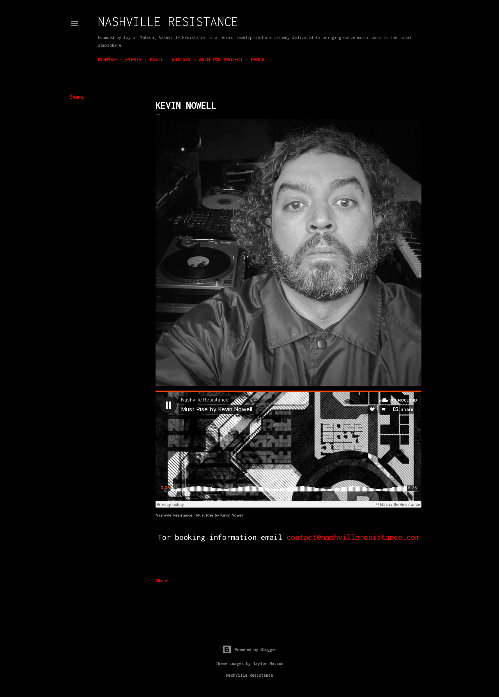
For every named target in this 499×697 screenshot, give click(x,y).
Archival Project (220, 59)
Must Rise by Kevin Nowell (219, 515)
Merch (257, 59)
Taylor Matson (268, 663)
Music (156, 59)
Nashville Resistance (168, 21)
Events (133, 59)
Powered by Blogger (256, 649)
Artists (181, 59)
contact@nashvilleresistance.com (353, 536)
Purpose (107, 59)
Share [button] (76, 97)
